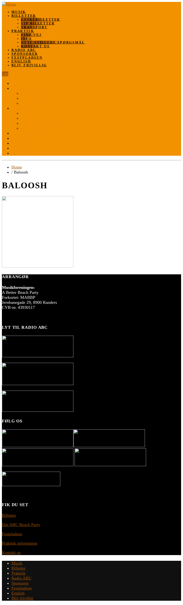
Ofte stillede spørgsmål (53, 42)
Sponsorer (24, 54)
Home (16, 167)
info (26, 38)
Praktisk (22, 31)
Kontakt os (35, 46)
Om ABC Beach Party (21, 524)
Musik (18, 12)
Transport (34, 27)
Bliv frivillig (29, 65)
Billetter (23, 16)
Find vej (31, 35)
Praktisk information (19, 543)
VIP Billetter (38, 23)
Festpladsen (27, 57)
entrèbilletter (40, 19)
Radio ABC (23, 50)
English (21, 61)
